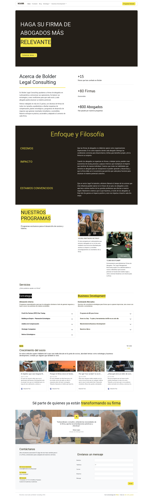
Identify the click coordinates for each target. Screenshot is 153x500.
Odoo (117, 495)
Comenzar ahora (28, 55)
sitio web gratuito (129, 495)
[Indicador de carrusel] (73, 440)
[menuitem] (29, 3)
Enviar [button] (130, 483)
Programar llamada (128, 4)
